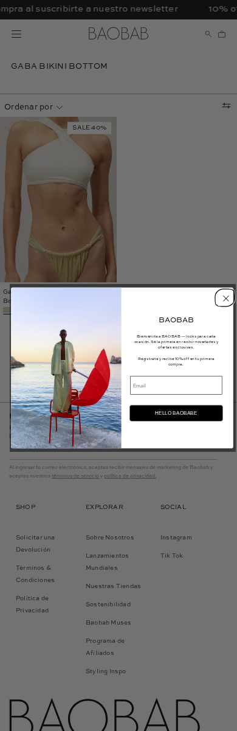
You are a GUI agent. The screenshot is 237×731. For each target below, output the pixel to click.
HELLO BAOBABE (176, 412)
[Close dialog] (224, 297)
